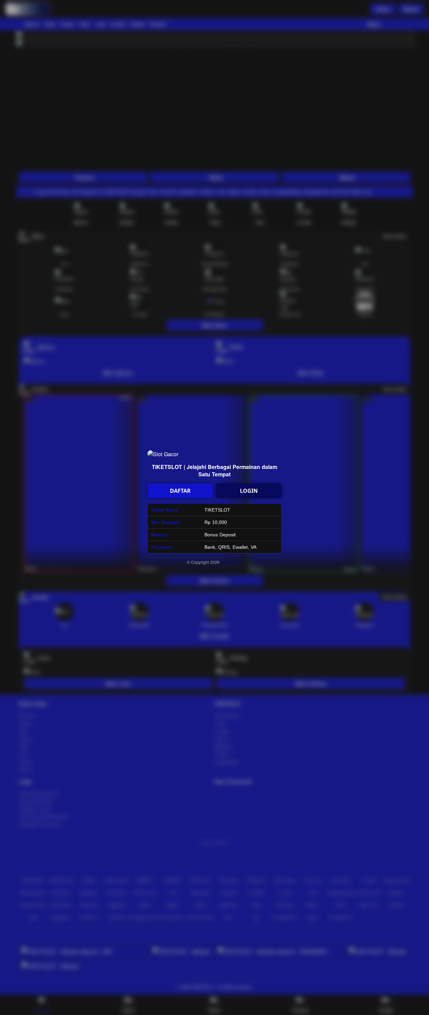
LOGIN (249, 490)
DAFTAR (180, 490)
